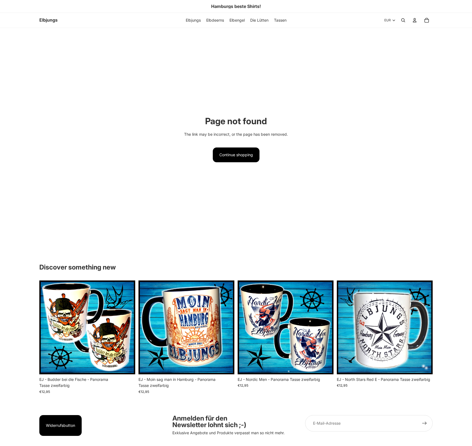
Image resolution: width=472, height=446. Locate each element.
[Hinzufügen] (127, 366)
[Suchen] (403, 20)
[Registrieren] (424, 423)
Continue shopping (236, 154)
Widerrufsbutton (60, 425)
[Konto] (415, 20)
